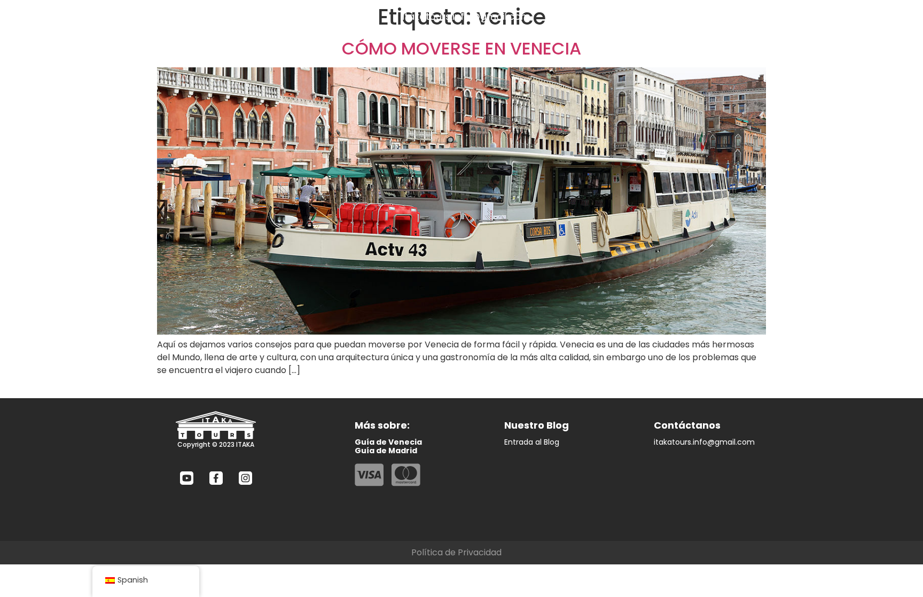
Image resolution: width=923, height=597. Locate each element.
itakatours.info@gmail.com (466, 16)
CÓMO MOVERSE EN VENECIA (461, 48)
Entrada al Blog (531, 442)
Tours (127, 16)
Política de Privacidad (456, 552)
